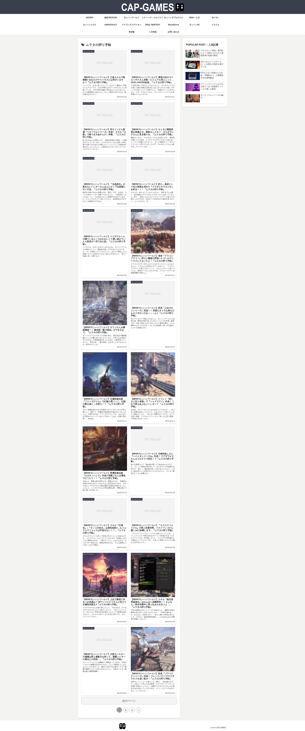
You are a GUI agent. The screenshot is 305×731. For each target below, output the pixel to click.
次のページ (129, 700)
